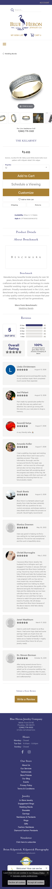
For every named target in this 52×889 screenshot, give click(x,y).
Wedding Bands (11, 53)
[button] (44, 2)
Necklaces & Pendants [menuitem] (26, 816)
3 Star (22, 331)
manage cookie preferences (25, 876)
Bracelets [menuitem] (26, 810)
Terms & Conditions (26, 788)
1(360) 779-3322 (26, 131)
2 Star (22, 333)
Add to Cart (26, 175)
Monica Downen (25, 524)
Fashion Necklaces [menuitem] (26, 827)
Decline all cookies (17, 882)
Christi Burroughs (26, 552)
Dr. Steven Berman (26, 655)
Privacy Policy (26, 785)
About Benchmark (26, 239)
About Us (26, 765)
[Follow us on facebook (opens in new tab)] (22, 752)
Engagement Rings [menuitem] (26, 803)
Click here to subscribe (26, 841)
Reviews (26, 318)
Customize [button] (26, 192)
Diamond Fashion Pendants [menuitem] (26, 830)
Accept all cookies (36, 882)
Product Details (26, 232)
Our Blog (26, 778)
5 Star (22, 325)
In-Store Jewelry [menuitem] (26, 800)
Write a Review (26, 699)
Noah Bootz (23, 491)
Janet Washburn (25, 619)
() (45, 325)
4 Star (22, 328)
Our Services (26, 768)
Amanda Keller (24, 443)
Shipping (14, 205)
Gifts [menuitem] (26, 823)
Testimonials (26, 771)
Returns (38, 205)
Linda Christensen (26, 366)
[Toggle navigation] (4, 44)
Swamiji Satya (24, 423)
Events (26, 781)
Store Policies (26, 775)
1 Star (22, 336)
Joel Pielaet (22, 392)
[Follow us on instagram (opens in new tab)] (29, 752)
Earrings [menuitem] (26, 813)
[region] (26, 86)
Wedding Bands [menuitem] (26, 806)
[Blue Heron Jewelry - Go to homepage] (26, 22)
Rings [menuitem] (26, 820)
